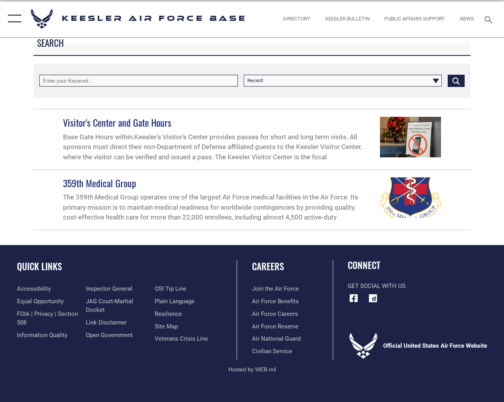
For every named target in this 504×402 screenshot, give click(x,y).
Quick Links (39, 266)
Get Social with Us (377, 286)
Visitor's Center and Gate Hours (117, 122)
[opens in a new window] (373, 298)
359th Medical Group (99, 183)
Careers (268, 266)
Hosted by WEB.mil (252, 369)
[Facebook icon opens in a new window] (353, 298)
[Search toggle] (490, 18)
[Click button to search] (456, 81)
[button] (13, 18)
